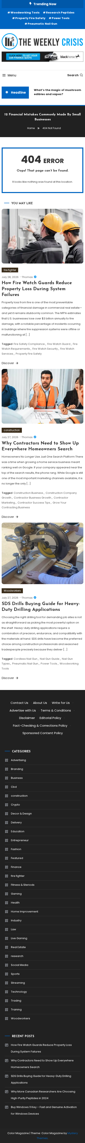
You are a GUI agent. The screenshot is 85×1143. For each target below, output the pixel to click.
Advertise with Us (22, 710)
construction (12, 430)
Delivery (16, 822)
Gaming (16, 894)
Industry (16, 920)
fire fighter (10, 270)
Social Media (19, 965)
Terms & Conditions (56, 710)
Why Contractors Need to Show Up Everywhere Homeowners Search (42, 1063)
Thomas (27, 277)
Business (17, 778)
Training (16, 1009)
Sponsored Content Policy (42, 733)
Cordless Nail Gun (25, 659)
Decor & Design (21, 814)
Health (15, 903)
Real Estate (18, 947)
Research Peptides (60, 12)
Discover (8, 363)
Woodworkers (12, 590)
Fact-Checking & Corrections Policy (40, 725)
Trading (16, 1001)
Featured (17, 858)
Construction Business (28, 493)
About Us (40, 703)
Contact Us (19, 703)
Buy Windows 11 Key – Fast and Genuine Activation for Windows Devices (44, 1110)
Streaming (18, 983)
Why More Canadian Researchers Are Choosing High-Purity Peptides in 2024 (43, 1095)
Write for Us (61, 703)
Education (17, 831)
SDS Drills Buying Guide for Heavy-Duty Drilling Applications (41, 1079)
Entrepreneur (20, 840)
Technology (19, 992)
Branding (17, 769)
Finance (16, 867)
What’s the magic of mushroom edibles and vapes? (56, 92)
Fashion (16, 849)
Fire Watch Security (45, 349)
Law (13, 929)
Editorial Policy (50, 718)
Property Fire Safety (30, 18)
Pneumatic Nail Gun (42, 24)
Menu (12, 75)
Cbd (14, 787)
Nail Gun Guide (49, 659)
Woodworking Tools (25, 12)
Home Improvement (24, 911)
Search (73, 75)
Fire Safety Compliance (29, 344)
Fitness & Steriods (22, 885)
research (17, 956)
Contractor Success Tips (34, 503)
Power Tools (61, 18)
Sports (15, 974)
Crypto (15, 805)
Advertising (18, 760)
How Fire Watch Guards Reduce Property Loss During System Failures (37, 289)
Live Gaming (19, 938)
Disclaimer (27, 718)
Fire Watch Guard (58, 344)
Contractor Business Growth (32, 498)
